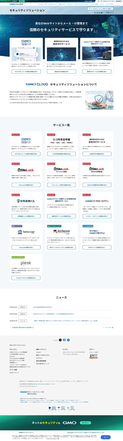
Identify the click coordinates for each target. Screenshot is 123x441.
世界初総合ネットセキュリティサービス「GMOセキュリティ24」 (32, 400)
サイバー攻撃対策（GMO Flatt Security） (62, 402)
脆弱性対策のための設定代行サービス (20, 367)
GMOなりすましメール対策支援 (18, 352)
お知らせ (22, 307)
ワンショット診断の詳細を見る (61, 185)
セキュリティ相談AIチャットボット (72, 400)
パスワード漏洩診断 (50, 400)
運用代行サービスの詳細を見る (97, 72)
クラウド (40, 4)
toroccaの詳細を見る (26, 247)
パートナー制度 (94, 4)
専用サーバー (62, 4)
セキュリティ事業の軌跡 (83, 402)
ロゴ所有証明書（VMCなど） (18, 354)
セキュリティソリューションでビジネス (74, 352)
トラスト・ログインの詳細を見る (97, 216)
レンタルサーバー (53, 4)
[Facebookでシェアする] (64, 340)
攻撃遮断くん (13, 362)
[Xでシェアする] (60, 340)
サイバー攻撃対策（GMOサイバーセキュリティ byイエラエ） (40, 402)
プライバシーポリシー (52, 438)
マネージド (70, 4)
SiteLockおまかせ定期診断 (17, 358)
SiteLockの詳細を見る (26, 185)
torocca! (38, 352)
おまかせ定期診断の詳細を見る (97, 185)
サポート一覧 (93, 352)
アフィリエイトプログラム (70, 354)
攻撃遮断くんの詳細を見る (26, 216)
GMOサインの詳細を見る (97, 247)
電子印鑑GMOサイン (42, 364)
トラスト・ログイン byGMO (18, 365)
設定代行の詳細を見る (61, 72)
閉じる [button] (105, 437)
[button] (61, 408)
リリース (22, 321)
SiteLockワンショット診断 (17, 360)
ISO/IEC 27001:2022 (39, 384)
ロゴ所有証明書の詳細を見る (61, 154)
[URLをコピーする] (68, 340)
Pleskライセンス (14, 372)
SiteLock (12, 356)
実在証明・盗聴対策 (24, 402)
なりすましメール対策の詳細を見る (26, 72)
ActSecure (39, 358)
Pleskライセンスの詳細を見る (26, 278)
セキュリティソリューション (81, 4)
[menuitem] (99, 12)
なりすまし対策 (74, 402)
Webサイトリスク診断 (60, 400)
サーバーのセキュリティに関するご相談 (100, 8)
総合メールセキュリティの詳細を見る (61, 247)
